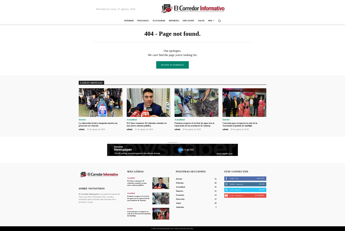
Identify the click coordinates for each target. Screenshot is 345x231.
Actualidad (132, 120)
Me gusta (260, 178)
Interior (82, 120)
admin (81, 129)
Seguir (261, 184)
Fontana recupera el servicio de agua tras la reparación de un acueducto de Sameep (138, 198)
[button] (219, 21)
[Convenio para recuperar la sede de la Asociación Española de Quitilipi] (244, 102)
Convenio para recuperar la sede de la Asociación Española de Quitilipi (139, 214)
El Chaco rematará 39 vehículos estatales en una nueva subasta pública (137, 183)
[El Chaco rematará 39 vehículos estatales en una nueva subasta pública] (149, 102)
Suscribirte (259, 195)
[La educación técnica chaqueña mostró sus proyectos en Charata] (101, 102)
